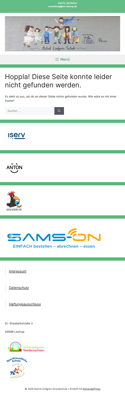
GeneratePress (91, 388)
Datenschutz (19, 288)
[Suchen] (59, 111)
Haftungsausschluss (25, 304)
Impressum (17, 271)
